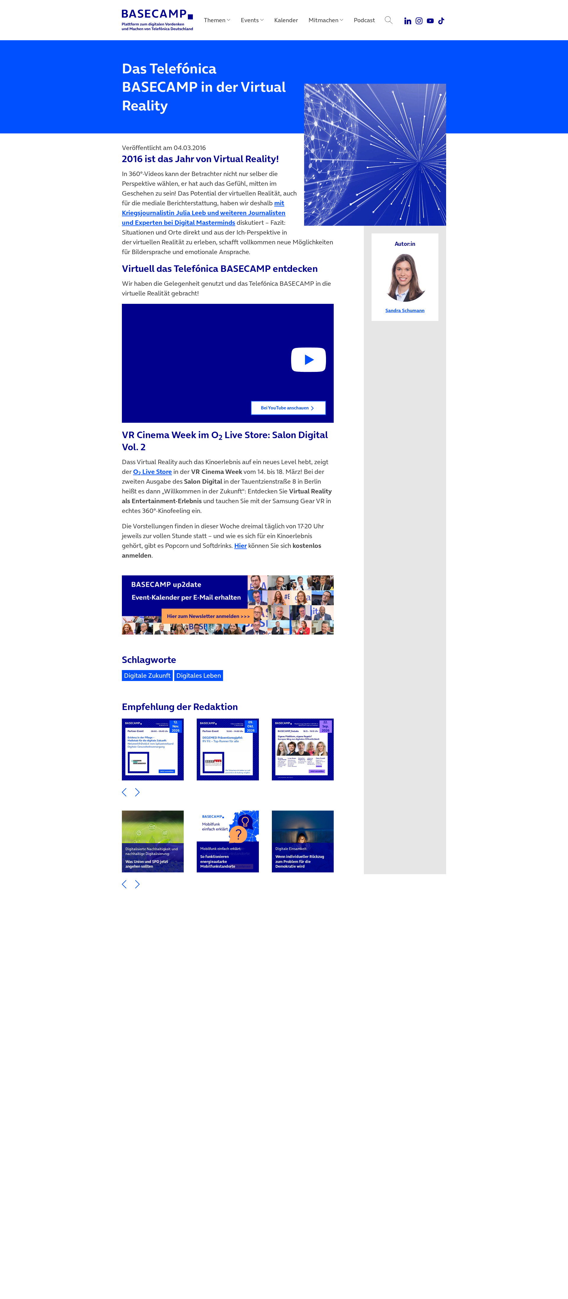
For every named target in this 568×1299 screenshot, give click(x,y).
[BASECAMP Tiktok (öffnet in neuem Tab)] (441, 20)
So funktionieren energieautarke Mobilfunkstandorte (220, 857)
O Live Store (152, 471)
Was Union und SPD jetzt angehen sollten (151, 858)
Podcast (364, 20)
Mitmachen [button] (323, 20)
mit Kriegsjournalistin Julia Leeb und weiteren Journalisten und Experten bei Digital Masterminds (203, 213)
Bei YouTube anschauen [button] (285, 408)
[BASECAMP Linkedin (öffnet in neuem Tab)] (408, 20)
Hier (240, 545)
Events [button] (250, 20)
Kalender (286, 20)
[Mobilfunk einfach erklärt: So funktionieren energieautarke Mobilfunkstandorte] (228, 841)
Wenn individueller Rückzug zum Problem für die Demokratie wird (299, 857)
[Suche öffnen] (389, 20)
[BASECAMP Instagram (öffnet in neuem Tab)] (419, 20)
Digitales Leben (198, 675)
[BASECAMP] (157, 20)
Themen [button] (214, 20)
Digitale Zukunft (147, 675)
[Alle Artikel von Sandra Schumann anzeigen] (405, 277)
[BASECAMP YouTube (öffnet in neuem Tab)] (430, 20)
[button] (228, 363)
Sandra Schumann (405, 310)
